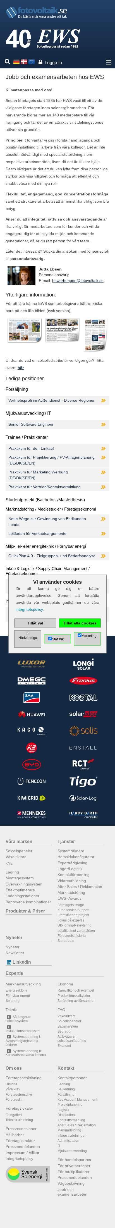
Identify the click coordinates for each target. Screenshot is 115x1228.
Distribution (66, 1115)
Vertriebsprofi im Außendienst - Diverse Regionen (51, 400)
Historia (11, 1084)
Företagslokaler (19, 1108)
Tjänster (66, 841)
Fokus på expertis (71, 920)
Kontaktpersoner (72, 1078)
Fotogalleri (14, 1115)
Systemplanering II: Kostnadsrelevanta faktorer (26, 1053)
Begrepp (64, 1031)
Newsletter (15, 953)
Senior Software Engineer (31, 424)
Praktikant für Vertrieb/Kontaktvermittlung (44, 487)
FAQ (61, 1009)
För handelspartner (75, 1159)
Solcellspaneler (19, 851)
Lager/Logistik (70, 868)
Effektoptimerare (20, 890)
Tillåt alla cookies (80, 623)
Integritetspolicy (19, 1158)
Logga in (53, 62)
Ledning (64, 1084)
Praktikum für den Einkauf (31, 448)
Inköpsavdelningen (72, 1136)
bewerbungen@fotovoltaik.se (78, 280)
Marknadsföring (71, 892)
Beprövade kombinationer (28, 902)
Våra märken (19, 841)
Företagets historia (72, 936)
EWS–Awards (70, 898)
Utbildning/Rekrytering (75, 925)
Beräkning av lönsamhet (76, 1001)
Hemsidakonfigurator (76, 856)
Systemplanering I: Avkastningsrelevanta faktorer (23, 1041)
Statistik (58, 639)
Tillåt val (35, 623)
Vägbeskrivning (71, 1183)
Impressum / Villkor (22, 1152)
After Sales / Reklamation (80, 886)
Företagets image (71, 905)
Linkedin (22, 962)
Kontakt (66, 1068)
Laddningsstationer (22, 896)
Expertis (14, 973)
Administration (68, 1141)
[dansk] (24, 61)
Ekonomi (65, 984)
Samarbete (66, 941)
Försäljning (66, 1095)
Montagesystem (20, 878)
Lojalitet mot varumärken (76, 931)
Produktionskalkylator (74, 996)
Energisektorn (16, 990)
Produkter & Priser (25, 911)
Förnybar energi (18, 996)
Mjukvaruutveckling (72, 1151)
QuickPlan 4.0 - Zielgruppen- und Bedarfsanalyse (51, 556)
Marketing (89, 636)
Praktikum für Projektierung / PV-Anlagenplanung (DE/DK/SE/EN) (51, 460)
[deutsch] (16, 61)
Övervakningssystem (24, 884)
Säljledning (66, 1089)
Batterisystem (68, 1026)
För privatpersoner (74, 1166)
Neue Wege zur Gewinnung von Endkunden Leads (47, 521)
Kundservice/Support (73, 910)
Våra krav (13, 1089)
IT (59, 1146)
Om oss (14, 1068)
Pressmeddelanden (23, 1146)
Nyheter (14, 937)
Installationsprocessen (23, 1031)
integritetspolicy (29, 609)
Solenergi (13, 1001)
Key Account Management (77, 1100)
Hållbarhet (15, 1135)
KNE (9, 863)
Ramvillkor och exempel (76, 990)
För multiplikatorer (74, 1171)
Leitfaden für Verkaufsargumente (37, 533)
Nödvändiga (27, 638)
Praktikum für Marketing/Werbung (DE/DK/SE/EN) (38, 475)
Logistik (63, 1110)
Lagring (12, 872)
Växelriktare (16, 856)
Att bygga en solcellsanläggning (72, 1038)
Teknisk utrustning (19, 1120)
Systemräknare (71, 851)
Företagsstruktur (20, 1140)
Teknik (11, 1009)
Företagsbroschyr (19, 1095)
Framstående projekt (73, 915)
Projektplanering (70, 1105)
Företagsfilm (15, 1100)
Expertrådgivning (72, 863)
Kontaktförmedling (74, 874)
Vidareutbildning (72, 880)
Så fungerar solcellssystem (18, 1019)
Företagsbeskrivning (24, 1078)
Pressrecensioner (21, 1128)
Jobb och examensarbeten (72, 1191)
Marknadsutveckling (23, 984)
